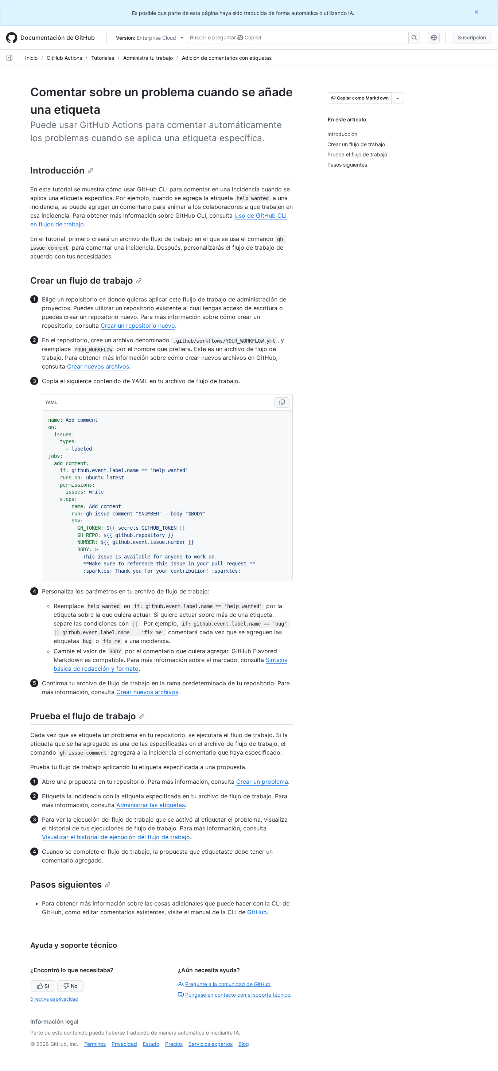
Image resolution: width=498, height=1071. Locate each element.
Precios (174, 1044)
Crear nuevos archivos (98, 366)
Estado (151, 1044)
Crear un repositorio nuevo (138, 325)
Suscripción (472, 37)
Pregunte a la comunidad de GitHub (228, 984)
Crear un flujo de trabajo (81, 280)
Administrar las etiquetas (150, 805)
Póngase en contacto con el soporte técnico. (238, 995)
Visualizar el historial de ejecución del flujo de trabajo (116, 837)
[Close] (477, 12)
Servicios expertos (210, 1044)
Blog (243, 1044)
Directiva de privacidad (54, 999)
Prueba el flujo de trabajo (83, 716)
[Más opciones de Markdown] (398, 98)
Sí (46, 986)
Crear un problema (262, 781)
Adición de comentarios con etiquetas (227, 58)
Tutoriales (102, 58)
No (74, 986)
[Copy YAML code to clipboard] (281, 402)
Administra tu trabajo (148, 58)
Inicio (31, 58)
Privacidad (124, 1044)
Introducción (57, 170)
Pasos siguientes (66, 884)
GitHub (257, 912)
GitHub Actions (64, 58)
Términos (95, 1044)
